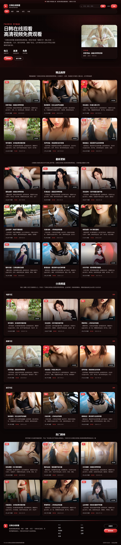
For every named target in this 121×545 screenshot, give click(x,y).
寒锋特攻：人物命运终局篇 (90, 323)
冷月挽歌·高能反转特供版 (92, 467)
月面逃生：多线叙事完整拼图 (15, 505)
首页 (7, 11)
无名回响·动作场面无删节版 (92, 192)
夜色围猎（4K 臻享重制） (14, 467)
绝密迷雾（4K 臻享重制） (91, 229)
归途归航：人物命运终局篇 (53, 229)
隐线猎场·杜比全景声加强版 (54, 105)
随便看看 (110, 531)
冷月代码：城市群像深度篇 (92, 267)
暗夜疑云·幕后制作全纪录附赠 (93, 143)
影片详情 (18, 58)
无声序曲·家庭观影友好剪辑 (54, 143)
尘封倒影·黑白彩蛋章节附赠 (92, 505)
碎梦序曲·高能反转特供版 (15, 105)
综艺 (23, 11)
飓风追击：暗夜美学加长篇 (53, 467)
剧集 (18, 11)
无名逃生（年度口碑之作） (92, 105)
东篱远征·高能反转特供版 (53, 192)
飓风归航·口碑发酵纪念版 (15, 267)
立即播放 (8, 58)
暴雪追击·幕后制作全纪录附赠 (54, 267)
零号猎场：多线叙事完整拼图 (15, 143)
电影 (12, 11)
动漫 (29, 11)
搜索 (103, 6)
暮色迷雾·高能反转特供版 (15, 192)
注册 (114, 6)
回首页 (111, 526)
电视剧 (60, 530)
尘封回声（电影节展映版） (15, 229)
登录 (108, 6)
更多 (114, 294)
